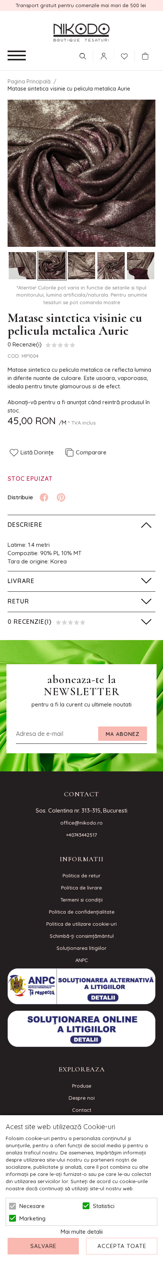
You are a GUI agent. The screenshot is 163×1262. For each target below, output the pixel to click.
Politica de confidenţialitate (81, 912)
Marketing (32, 1218)
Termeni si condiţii (81, 900)
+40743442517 (81, 835)
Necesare (32, 1206)
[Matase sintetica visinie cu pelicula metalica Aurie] (22, 265)
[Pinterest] (61, 497)
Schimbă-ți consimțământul (82, 936)
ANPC (81, 960)
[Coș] (147, 56)
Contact (81, 1110)
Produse (81, 1086)
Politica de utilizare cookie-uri (81, 924)
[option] (81, 173)
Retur (18, 601)
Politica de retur (81, 876)
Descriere (25, 524)
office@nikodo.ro (81, 823)
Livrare (21, 581)
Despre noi (82, 1098)
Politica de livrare (81, 888)
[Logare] (103, 56)
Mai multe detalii (82, 1231)
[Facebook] (44, 497)
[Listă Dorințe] (124, 55)
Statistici (103, 1206)
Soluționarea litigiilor (81, 948)
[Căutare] (82, 56)
